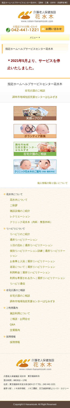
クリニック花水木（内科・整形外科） (31, 222)
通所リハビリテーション (24, 239)
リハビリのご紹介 (20, 234)
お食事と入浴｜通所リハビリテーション (32, 261)
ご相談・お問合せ (20, 318)
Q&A (12, 324)
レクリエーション (20, 216)
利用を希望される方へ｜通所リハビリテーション (37, 278)
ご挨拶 (13, 205)
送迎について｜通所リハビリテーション (32, 266)
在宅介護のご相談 (35, 90)
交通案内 (15, 330)
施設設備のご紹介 (20, 210)
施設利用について (20, 313)
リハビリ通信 (17, 283)
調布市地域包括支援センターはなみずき (35, 96)
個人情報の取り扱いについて (52, 183)
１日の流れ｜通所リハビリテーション (31, 245)
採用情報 (15, 342)
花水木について (18, 199)
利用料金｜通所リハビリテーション (30, 272)
